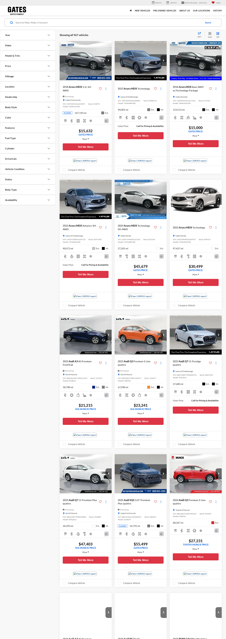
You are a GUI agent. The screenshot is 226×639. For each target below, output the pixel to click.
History (217, 10)
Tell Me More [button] (85, 147)
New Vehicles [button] (142, 10)
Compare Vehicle (76, 169)
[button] (108, 60)
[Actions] (106, 88)
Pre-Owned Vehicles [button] (164, 10)
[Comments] (106, 121)
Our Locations (201, 10)
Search (208, 22)
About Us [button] (184, 10)
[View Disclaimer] (90, 121)
